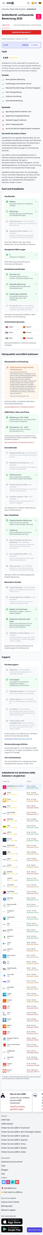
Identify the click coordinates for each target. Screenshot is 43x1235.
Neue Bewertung (34, 1230)
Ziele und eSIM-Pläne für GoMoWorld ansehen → (20, 442)
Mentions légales (8, 1210)
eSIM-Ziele (5, 1120)
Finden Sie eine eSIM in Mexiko (14, 1148)
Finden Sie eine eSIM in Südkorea (15, 1136)
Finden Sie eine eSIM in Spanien (14, 1140)
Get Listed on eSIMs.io (11, 1192)
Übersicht (5, 25)
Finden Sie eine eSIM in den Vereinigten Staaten (21, 1132)
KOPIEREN (34, 45)
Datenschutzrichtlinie (10, 1202)
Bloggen (4, 1170)
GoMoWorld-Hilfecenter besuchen (17, 739)
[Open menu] (3, 3)
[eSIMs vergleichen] (28, 3)
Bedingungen (7, 1206)
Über (3, 1166)
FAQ (3, 1174)
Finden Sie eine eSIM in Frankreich (15, 1128)
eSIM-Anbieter (7, 1124)
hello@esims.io (8, 1188)
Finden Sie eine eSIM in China (13, 1144)
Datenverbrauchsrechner (11, 1162)
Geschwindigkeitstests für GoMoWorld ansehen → (20, 407)
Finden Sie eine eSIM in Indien (13, 1152)
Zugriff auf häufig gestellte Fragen (17, 1107)
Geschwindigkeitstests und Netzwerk (27, 25)
